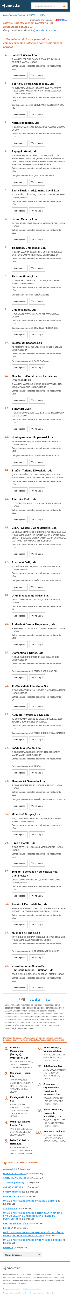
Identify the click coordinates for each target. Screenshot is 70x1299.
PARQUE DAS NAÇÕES (15, 1223)
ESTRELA (8, 1228)
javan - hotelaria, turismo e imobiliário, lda (53, 1113)
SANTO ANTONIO (12, 1192)
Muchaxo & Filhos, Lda (26, 933)
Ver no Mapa (37, 75)
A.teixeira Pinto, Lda (24, 499)
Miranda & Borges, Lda (26, 814)
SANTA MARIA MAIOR (15, 1178)
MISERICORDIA (11, 1196)
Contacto (50, 1293)
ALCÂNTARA (10, 1208)
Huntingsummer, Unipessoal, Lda (32, 437)
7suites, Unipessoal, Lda (27, 343)
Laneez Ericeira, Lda (24, 55)
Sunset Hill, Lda (21, 408)
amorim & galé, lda (54, 1131)
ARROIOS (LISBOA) (13, 1183)
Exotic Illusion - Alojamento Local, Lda (35, 190)
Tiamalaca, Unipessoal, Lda (29, 247)
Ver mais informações (46, 30)
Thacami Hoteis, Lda (24, 276)
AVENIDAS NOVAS (13, 1187)
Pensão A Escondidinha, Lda (29, 904)
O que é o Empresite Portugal (14, 1293)
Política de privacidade (32, 1289)
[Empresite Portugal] (11, 7)
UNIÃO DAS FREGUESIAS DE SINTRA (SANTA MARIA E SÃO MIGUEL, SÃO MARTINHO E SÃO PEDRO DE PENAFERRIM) (33, 1216)
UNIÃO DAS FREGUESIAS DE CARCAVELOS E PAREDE (32, 1240)
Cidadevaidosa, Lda (24, 309)
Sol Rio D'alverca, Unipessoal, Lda (33, 83)
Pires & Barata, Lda (23, 843)
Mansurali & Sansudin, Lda (28, 781)
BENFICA (8, 1247)
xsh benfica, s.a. (53, 1066)
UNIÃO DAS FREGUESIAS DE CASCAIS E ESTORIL (30, 1201)
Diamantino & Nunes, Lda (27, 653)
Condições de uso (36, 1293)
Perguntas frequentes (11, 1289)
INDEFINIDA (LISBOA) (15, 1174)
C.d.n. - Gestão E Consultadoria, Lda (34, 528)
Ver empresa (19, 75)
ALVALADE (9, 1169)
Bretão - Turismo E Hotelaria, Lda (32, 470)
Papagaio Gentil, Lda (24, 151)
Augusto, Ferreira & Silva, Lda (30, 714)
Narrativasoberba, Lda (25, 122)
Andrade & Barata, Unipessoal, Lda (33, 624)
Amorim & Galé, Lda (24, 562)
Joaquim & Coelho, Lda (26, 748)
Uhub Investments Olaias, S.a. (30, 595)
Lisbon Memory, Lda (24, 219)
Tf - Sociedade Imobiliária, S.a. (30, 686)
